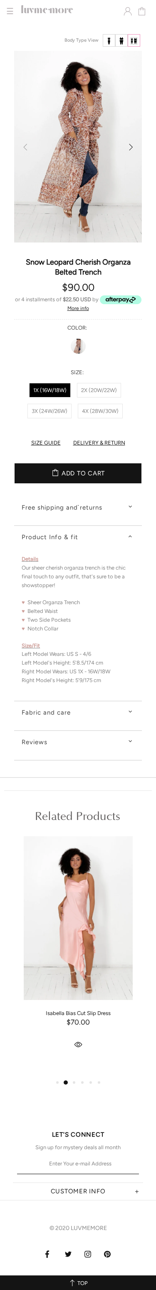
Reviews (34, 742)
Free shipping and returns (62, 507)
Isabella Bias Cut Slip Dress (78, 1013)
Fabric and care (46, 712)
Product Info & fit (50, 537)
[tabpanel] (78, 955)
